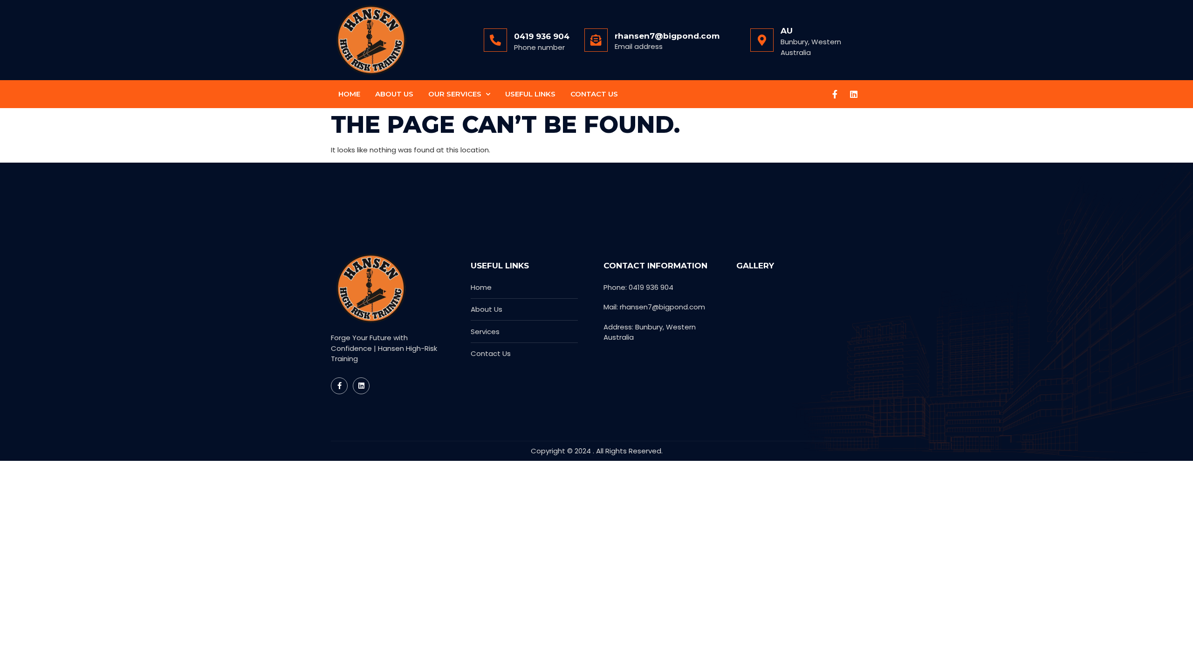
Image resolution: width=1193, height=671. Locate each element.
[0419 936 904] (495, 40)
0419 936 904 (541, 36)
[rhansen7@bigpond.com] (596, 40)
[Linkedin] (853, 94)
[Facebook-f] (835, 94)
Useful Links (530, 93)
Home (349, 93)
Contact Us (594, 93)
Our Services (454, 93)
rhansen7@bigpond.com (667, 36)
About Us (394, 93)
